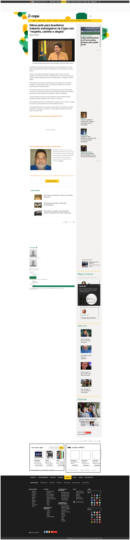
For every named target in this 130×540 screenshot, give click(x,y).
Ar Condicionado (44, 469)
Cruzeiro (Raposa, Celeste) (92, 500)
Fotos (48, 503)
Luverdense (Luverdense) (92, 517)
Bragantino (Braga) (97, 515)
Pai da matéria (77, 20)
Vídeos (48, 504)
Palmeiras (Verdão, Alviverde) (100, 502)
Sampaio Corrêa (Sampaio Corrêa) (92, 522)
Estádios (55, 20)
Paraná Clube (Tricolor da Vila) (94, 520)
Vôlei (33, 506)
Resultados (49, 492)
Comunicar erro (70, 222)
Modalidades (33, 489)
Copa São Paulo (64, 500)
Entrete (68, 1)
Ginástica (34, 497)
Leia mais (61, 160)
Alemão (63, 513)
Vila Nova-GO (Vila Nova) (100, 522)
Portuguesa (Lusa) (100, 520)
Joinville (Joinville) (97, 517)
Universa (73, 1)
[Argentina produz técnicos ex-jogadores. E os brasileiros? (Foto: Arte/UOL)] (96, 425)
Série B (89, 509)
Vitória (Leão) (100, 505)
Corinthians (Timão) (94, 498)
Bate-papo (53, 1)
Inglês (62, 517)
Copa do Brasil (67, 482)
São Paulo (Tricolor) (94, 505)
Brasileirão (59, 482)
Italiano (62, 519)
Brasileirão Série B (65, 493)
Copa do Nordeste (50, 516)
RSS (49, 532)
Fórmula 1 (34, 494)
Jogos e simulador (80, 492)
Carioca (48, 512)
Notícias (58, 1)
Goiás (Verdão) (92, 502)
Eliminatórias (79, 497)
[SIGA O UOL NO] (88, 433)
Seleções (49, 20)
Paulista (48, 510)
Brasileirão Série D (65, 497)
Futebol (33, 495)
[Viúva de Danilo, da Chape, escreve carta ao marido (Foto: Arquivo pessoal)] (92, 425)
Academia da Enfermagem (73, 470)
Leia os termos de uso (33, 289)
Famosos (79, 1)
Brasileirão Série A (65, 492)
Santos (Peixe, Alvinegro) (92, 505)
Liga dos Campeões (65, 508)
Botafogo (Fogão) (100, 495)
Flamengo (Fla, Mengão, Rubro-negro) (97, 500)
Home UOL (33, 477)
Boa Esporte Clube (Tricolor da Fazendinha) (94, 515)
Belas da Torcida (50, 497)
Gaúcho (48, 515)
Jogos (81, 477)
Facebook (34, 274)
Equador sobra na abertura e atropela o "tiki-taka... (89, 318)
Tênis (33, 503)
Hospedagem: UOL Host (97, 538)
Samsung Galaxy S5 (35, 469)
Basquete (34, 492)
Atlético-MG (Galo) (92, 495)
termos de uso (44, 279)
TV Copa (71, 20)
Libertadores (52, 482)
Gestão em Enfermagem (85, 470)
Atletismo (34, 491)
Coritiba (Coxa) (97, 498)
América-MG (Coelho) (94, 512)
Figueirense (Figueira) (94, 500)
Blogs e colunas (85, 274)
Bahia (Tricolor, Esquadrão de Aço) (97, 495)
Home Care (94, 470)
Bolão (84, 20)
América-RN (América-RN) (97, 512)
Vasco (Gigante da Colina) (97, 522)
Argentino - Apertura (65, 511)
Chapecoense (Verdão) (92, 498)
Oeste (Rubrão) (92, 520)
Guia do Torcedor (64, 20)
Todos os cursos (95, 446)
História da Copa (79, 498)
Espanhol (63, 514)
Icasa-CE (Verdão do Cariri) (94, 517)
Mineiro (48, 513)
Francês (63, 516)
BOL (89, 1)
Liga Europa (64, 510)
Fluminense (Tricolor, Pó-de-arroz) (100, 500)
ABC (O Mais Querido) (92, 512)
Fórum (48, 500)
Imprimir (63, 222)
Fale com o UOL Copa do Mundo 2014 (78, 441)
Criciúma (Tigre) (100, 498)
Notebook (52, 469)
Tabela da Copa (41, 20)
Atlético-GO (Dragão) (100, 512)
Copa (35, 16)
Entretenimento (43, 477)
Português (63, 520)
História (89, 20)
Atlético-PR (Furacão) (94, 495)
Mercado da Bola (76, 482)
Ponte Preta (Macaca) (97, 520)
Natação (34, 500)
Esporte (64, 1)
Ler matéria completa (51, 181)
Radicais (34, 501)
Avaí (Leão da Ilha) (92, 515)
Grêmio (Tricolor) (94, 502)
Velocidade (34, 504)
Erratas (89, 441)
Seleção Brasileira (80, 502)
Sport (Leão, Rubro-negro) (97, 505)
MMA (33, 498)
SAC (46, 1)
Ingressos (78, 494)
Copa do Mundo (85, 482)
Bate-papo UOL (89, 477)
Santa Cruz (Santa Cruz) (94, 522)
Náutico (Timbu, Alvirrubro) (100, 517)
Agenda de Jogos (50, 491)
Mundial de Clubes (65, 507)
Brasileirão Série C (65, 495)
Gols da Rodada (50, 495)
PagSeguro (94, 1)
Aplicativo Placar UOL (51, 498)
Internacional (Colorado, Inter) (97, 502)
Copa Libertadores (65, 505)
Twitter (33, 275)
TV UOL (85, 1)
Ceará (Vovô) (100, 515)
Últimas (34, 20)
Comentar (33, 277)
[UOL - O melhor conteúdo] (31, 2)
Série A (89, 492)
